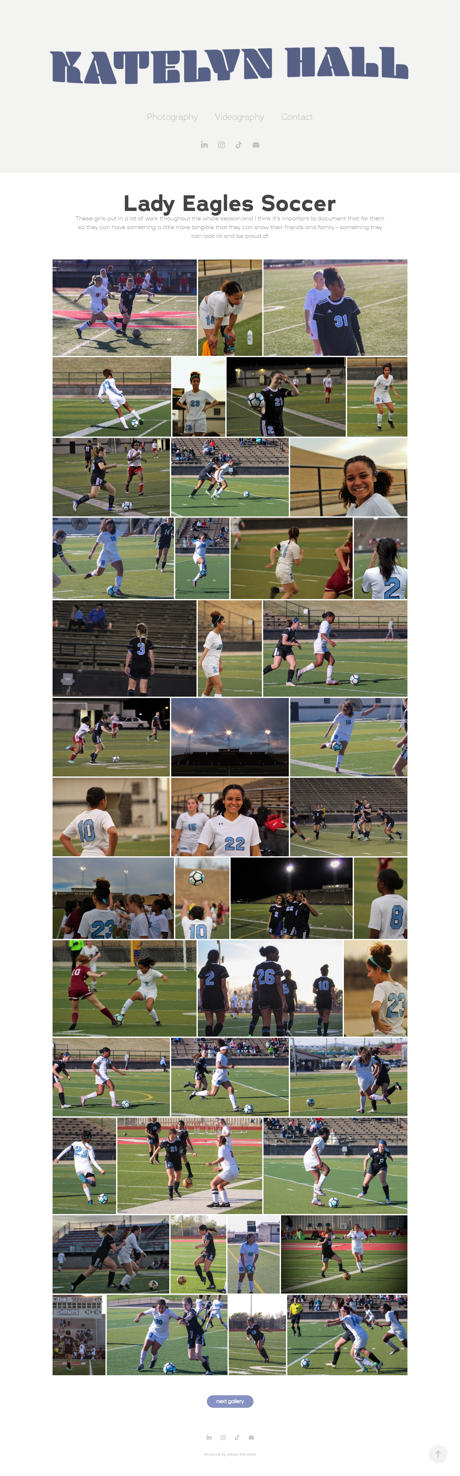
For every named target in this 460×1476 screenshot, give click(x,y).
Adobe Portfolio (241, 1454)
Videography (239, 116)
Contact (297, 116)
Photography (172, 116)
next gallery (230, 1401)
